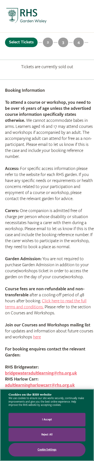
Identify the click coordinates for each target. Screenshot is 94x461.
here (37, 337)
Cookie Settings (47, 449)
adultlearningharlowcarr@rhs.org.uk (40, 385)
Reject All (47, 434)
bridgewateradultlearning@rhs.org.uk (41, 373)
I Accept (47, 419)
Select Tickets (21, 42)
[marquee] (47, 16)
